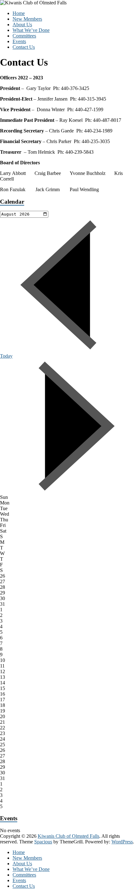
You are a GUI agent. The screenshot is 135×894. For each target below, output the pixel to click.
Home (19, 13)
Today (6, 356)
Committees (24, 35)
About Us (22, 24)
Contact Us (24, 47)
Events (19, 41)
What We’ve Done (31, 30)
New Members (27, 19)
